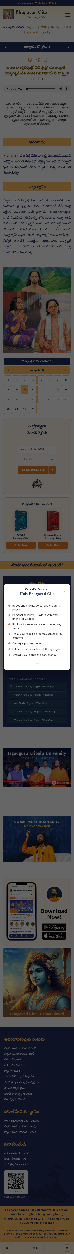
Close (37, 663)
